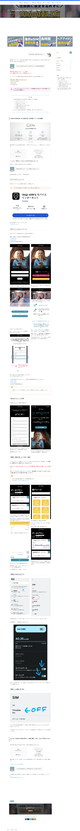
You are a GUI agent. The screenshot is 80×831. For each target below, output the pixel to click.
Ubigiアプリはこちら (15, 224)
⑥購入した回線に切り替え (20, 108)
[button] (26, 819)
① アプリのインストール (20, 100)
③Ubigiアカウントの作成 (20, 103)
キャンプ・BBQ (60, 60)
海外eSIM (12, 801)
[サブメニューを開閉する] (70, 61)
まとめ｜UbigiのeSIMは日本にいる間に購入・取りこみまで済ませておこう (29, 109)
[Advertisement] (40, 26)
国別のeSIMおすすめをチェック (17, 777)
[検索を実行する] (71, 52)
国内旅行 (59, 65)
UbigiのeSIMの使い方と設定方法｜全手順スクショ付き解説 (25, 99)
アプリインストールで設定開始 (17, 764)
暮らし (59, 67)
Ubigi (33, 59)
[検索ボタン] (60, 3)
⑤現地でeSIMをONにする (20, 106)
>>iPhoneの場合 (13, 239)
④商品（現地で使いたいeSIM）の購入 (22, 105)
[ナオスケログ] (12, 3)
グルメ (59, 63)
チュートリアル (17, 390)
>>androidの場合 (13, 238)
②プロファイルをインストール (21, 102)
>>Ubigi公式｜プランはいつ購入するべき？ (20, 480)
